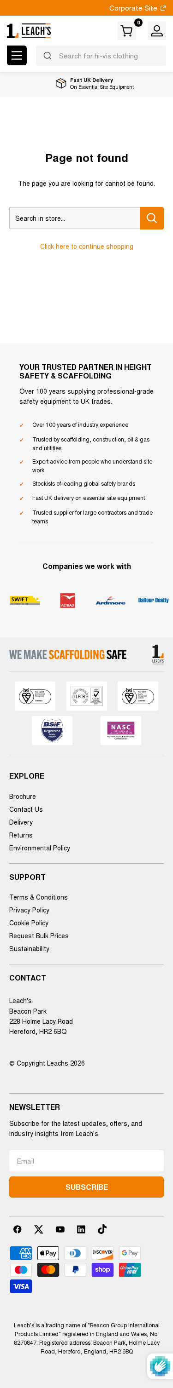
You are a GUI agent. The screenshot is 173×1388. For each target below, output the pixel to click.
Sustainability (29, 948)
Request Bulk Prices (39, 935)
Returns (21, 834)
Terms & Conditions (38, 896)
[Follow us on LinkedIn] (81, 1229)
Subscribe (87, 1187)
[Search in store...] (152, 218)
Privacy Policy (29, 909)
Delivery (21, 821)
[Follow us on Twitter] (39, 1229)
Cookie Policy (28, 922)
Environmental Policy (39, 847)
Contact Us (26, 809)
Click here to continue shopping (86, 246)
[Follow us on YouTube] (60, 1229)
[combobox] (101, 56)
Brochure (22, 796)
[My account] (157, 31)
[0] (127, 31)
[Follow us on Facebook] (17, 1229)
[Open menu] (17, 55)
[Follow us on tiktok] (102, 1229)
